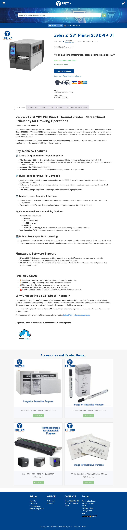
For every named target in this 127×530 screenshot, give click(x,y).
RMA (83, 513)
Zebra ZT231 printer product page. (76, 315)
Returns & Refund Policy (88, 505)
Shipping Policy (87, 508)
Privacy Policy (87, 511)
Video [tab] (51, 107)
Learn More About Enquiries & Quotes (67, 76)
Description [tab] (21, 107)
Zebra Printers (69, 42)
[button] (3, 4)
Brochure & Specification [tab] (36, 107)
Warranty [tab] (59, 107)
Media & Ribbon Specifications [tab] (76, 107)
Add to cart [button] (38, 482)
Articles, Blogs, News (37, 509)
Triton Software (35, 506)
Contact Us (33, 504)
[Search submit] (104, 15)
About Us (33, 501)
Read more (38, 415)
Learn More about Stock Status (65, 61)
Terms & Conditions (89, 501)
